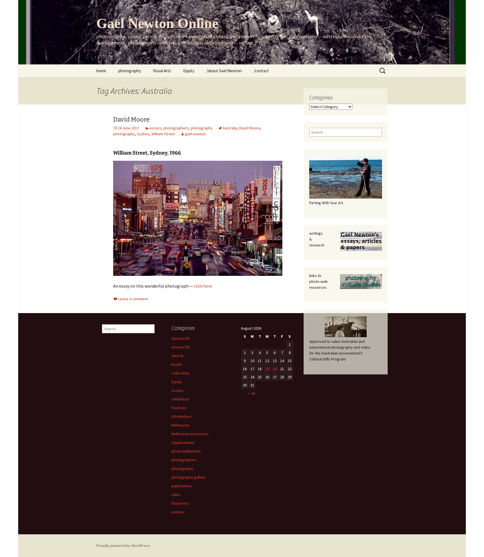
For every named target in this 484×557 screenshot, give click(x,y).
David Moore (131, 119)
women (177, 511)
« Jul (251, 393)
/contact (261, 70)
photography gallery (188, 477)
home (101, 70)
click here (203, 286)
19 (267, 368)
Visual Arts (162, 70)
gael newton (195, 133)
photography (129, 70)
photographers (176, 127)
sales (175, 494)
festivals (178, 407)
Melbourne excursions (189, 433)
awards (177, 355)
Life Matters (181, 416)
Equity (188, 70)
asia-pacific (180, 346)
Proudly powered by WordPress (123, 545)
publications (181, 485)
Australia (230, 127)
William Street (163, 133)
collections (180, 373)
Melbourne (180, 425)
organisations (182, 442)
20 (275, 368)
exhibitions (180, 399)
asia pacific (180, 338)
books (176, 364)
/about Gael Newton (224, 70)
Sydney (143, 133)
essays (155, 127)
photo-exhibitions (186, 451)
